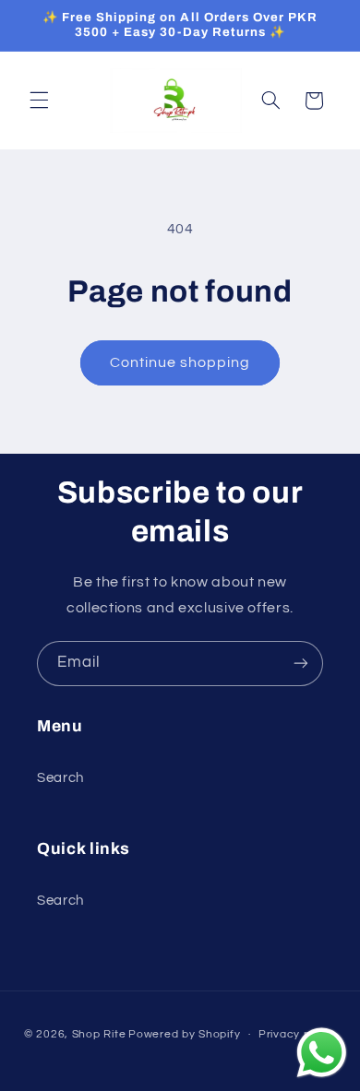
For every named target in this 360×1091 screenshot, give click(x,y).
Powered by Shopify (184, 1034)
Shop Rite (99, 1034)
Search (60, 778)
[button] (39, 100)
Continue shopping (180, 362)
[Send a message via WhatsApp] (322, 1053)
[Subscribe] (301, 663)
